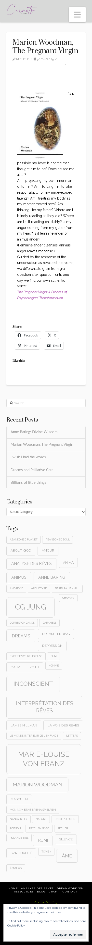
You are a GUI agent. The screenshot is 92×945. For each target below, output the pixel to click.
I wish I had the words (28, 457)
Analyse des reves (37, 888)
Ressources (24, 891)
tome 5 (46, 851)
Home (13, 888)
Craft (54, 891)
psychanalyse (39, 828)
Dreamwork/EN (70, 888)
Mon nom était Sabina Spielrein (33, 809)
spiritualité (21, 853)
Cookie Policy (16, 925)
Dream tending (56, 634)
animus (18, 577)
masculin (19, 799)
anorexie (16, 588)
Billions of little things (28, 482)
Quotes (20, 68)
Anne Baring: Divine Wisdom (34, 432)
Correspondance (22, 622)
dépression (52, 646)
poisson (15, 828)
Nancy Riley (18, 818)
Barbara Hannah (67, 588)
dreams (21, 635)
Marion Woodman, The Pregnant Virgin (42, 444)
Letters (72, 735)
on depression (65, 818)
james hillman (24, 725)
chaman (68, 597)
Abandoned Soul (58, 539)
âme (67, 855)
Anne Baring (51, 577)
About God (21, 550)
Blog (41, 891)
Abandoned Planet (24, 539)
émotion (16, 867)
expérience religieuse (26, 656)
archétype (39, 588)
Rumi (43, 840)
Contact (70, 891)
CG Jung (30, 607)
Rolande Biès (19, 837)
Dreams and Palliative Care (32, 470)
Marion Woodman (37, 784)
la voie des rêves (63, 725)
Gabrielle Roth (25, 667)
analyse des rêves (31, 563)
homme (54, 665)
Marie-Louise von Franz (43, 759)
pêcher (62, 828)
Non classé (56, 63)
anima (68, 562)
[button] (77, 14)
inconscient (33, 683)
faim (54, 656)
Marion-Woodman (29, 63)
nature (41, 818)
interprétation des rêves (44, 707)
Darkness (49, 622)
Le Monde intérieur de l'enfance (34, 735)
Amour (48, 550)
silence (66, 839)
